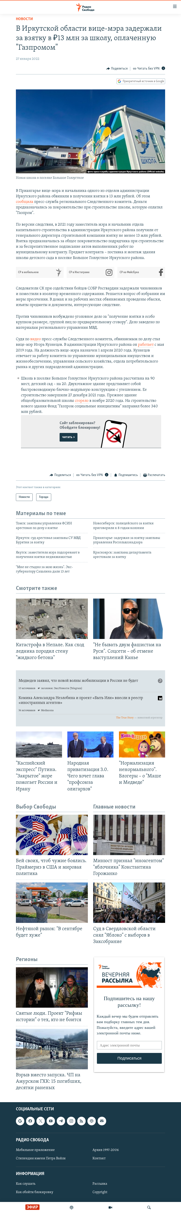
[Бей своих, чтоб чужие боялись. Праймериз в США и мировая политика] (52, 835)
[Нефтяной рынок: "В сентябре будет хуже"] (52, 902)
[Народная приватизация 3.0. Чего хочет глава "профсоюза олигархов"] (90, 744)
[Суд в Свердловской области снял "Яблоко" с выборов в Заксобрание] (129, 902)
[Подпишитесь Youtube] (51, 1121)
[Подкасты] (91, 1121)
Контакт (99, 1158)
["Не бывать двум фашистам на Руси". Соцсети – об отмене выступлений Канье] (129, 619)
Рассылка (99, 1184)
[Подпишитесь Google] (20, 1121)
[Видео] (110, 1207)
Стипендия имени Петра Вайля (41, 1158)
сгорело (82, 401)
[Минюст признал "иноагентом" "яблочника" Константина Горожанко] (129, 835)
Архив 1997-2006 (105, 1150)
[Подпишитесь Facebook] (30, 1121)
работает (146, 345)
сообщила (24, 202)
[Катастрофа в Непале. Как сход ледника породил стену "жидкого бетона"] (52, 619)
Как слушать (25, 1184)
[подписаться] (102, 1121)
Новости (24, 19)
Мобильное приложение (35, 1150)
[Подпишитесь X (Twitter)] (40, 1121)
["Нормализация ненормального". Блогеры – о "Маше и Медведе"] (142, 744)
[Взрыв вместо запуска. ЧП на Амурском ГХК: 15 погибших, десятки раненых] (52, 1049)
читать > (68, 437)
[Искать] (149, 1207)
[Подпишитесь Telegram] (61, 1121)
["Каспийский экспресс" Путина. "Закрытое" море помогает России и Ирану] (39, 744)
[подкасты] (71, 1207)
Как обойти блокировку (34, 1192)
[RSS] (81, 1121)
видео (35, 339)
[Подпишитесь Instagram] (71, 1121)
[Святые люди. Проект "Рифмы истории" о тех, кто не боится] (52, 987)
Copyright (99, 1192)
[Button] (117, 69)
